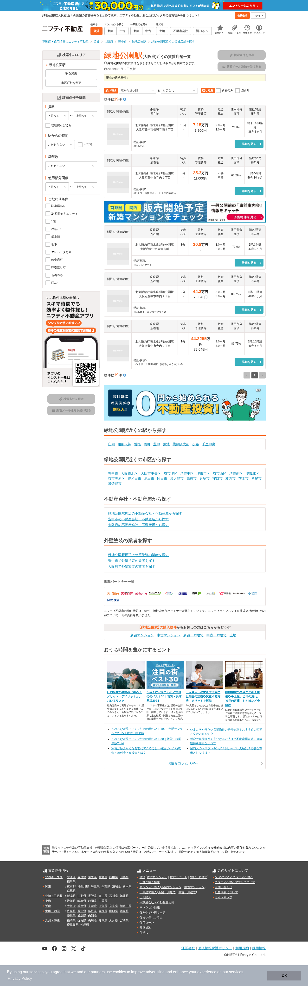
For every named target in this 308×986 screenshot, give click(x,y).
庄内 (111, 444)
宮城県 (103, 877)
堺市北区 (252, 473)
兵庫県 (81, 906)
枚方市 (230, 478)
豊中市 (113, 473)
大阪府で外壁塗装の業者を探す (131, 566)
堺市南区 (236, 473)
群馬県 (71, 891)
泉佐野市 (115, 483)
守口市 (217, 478)
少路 (195, 444)
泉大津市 (177, 478)
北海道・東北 (54, 877)
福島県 (71, 881)
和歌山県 (125, 906)
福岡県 (71, 920)
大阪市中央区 (151, 473)
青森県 (81, 877)
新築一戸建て (193, 635)
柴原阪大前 (181, 444)
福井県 (124, 896)
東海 (48, 901)
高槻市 (191, 478)
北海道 (71, 877)
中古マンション (168, 635)
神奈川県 (83, 886)
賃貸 (142, 877)
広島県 (71, 911)
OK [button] (284, 976)
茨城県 (116, 886)
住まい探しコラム (151, 917)
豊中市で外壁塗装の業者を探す (131, 561)
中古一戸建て (216, 635)
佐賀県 (81, 920)
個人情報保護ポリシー (215, 948)
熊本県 (103, 920)
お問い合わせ (223, 887)
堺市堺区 (170, 473)
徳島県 (124, 911)
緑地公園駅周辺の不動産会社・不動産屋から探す (145, 513)
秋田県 (113, 877)
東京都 (71, 886)
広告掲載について (226, 892)
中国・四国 (52, 911)
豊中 (156, 444)
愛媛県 (81, 915)
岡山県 (81, 911)
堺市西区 (219, 473)
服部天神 (124, 444)
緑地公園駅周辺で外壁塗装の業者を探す (138, 555)
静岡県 (92, 901)
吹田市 (162, 478)
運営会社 (188, 948)
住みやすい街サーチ (153, 912)
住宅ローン (147, 922)
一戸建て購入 (148, 892)
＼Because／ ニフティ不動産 (234, 877)
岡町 (147, 444)
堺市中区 (187, 473)
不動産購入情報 (150, 882)
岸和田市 (134, 478)
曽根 (137, 444)
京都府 (92, 906)
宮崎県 (124, 920)
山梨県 (81, 896)
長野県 (92, 896)
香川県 (71, 915)
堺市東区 (203, 473)
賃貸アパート (178, 877)
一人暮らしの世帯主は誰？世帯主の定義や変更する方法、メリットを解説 (203, 696)
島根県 (103, 911)
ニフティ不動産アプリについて (235, 882)
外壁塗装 (145, 927)
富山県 (103, 896)
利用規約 (242, 948)
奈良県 (113, 906)
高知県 (92, 915)
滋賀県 (103, 906)
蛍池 (166, 444)
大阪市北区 (129, 473)
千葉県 (106, 886)
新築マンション (142, 635)
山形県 (124, 877)
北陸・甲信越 (54, 896)
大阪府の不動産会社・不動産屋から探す (138, 525)
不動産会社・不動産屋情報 (157, 902)
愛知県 (71, 901)
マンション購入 (150, 887)
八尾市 (256, 478)
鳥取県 (92, 911)
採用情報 (259, 948)
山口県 (113, 911)
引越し (144, 932)
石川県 (113, 896)
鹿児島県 (72, 924)
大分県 (113, 920)
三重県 (103, 901)
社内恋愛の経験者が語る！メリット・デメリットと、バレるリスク (124, 696)
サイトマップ (223, 897)
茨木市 (243, 478)
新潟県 (71, 896)
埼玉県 (95, 886)
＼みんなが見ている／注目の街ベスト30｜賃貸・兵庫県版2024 (164, 696)
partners (98, 972)
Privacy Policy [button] (20, 978)
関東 (48, 886)
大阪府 (71, 906)
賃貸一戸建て (198, 877)
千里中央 (208, 444)
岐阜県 (81, 901)
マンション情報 (150, 907)
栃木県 (127, 886)
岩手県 (92, 877)
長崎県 (92, 920)
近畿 (48, 906)
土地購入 (145, 897)
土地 (233, 635)
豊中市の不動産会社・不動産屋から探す (138, 519)
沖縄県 (84, 924)
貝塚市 (204, 478)
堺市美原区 (116, 478)
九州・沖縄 (52, 920)
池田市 (149, 478)
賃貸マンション (157, 877)
